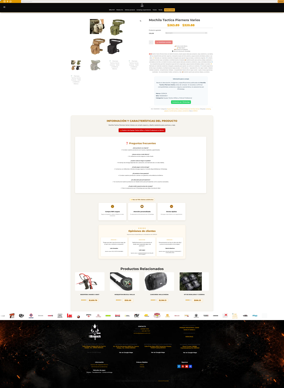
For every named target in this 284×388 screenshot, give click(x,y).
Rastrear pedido (169, 10)
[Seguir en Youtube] (186, 366)
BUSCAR (281, 1)
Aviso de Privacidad (163, 381)
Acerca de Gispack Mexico (99, 364)
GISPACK (195, 111)
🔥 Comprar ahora (163, 42)
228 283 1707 (146, 331)
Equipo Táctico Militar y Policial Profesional (178, 109)
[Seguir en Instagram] (190, 366)
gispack (166, 111)
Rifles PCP (112, 10)
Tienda (160, 10)
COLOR (151, 33)
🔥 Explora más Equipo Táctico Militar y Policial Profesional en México (142, 130)
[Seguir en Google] (182, 366)
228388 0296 (144, 329)
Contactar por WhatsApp (181, 102)
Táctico (155, 10)
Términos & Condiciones (99, 367)
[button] (140, 21)
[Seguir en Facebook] (179, 366)
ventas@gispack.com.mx (142, 333)
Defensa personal (130, 10)
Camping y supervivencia (144, 10)
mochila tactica (173, 111)
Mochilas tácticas (194, 109)
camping (208, 109)
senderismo (186, 111)
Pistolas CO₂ (119, 10)
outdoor (180, 111)
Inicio (142, 364)
